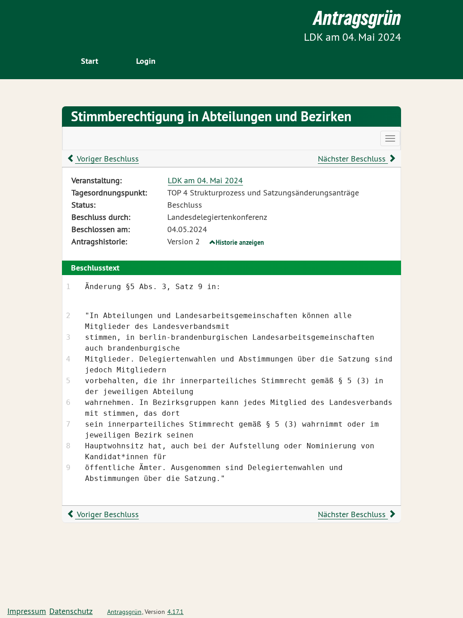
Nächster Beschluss (353, 158)
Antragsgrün (124, 612)
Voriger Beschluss (107, 158)
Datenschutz (71, 611)
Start (89, 61)
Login (146, 61)
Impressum (26, 611)
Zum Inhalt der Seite (41, 22)
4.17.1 (175, 612)
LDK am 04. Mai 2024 (205, 180)
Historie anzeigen (240, 242)
